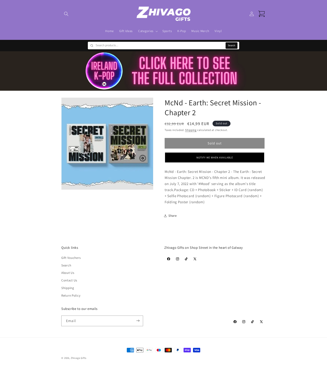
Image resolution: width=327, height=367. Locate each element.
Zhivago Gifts (78, 358)
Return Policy (70, 296)
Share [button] (172, 215)
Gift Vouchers (71, 258)
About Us (67, 273)
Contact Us (69, 280)
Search (231, 45)
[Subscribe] (138, 320)
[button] (66, 14)
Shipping (190, 130)
